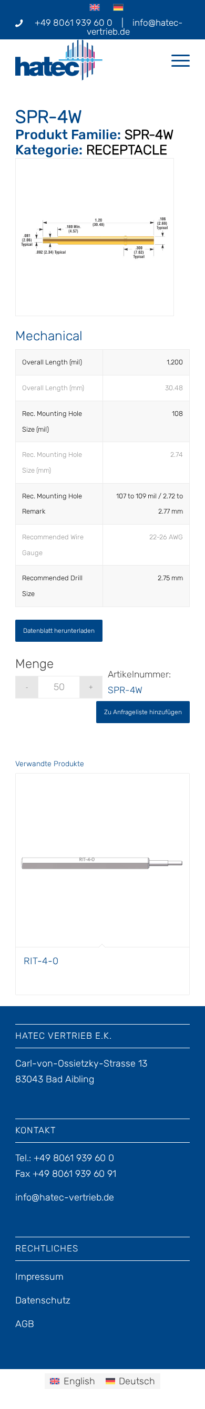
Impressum (39, 1276)
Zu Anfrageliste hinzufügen (143, 712)
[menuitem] (175, 60)
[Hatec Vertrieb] (85, 60)
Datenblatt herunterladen (59, 630)
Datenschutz (42, 1300)
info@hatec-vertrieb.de (134, 27)
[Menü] (175, 60)
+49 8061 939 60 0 (73, 22)
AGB (24, 1324)
